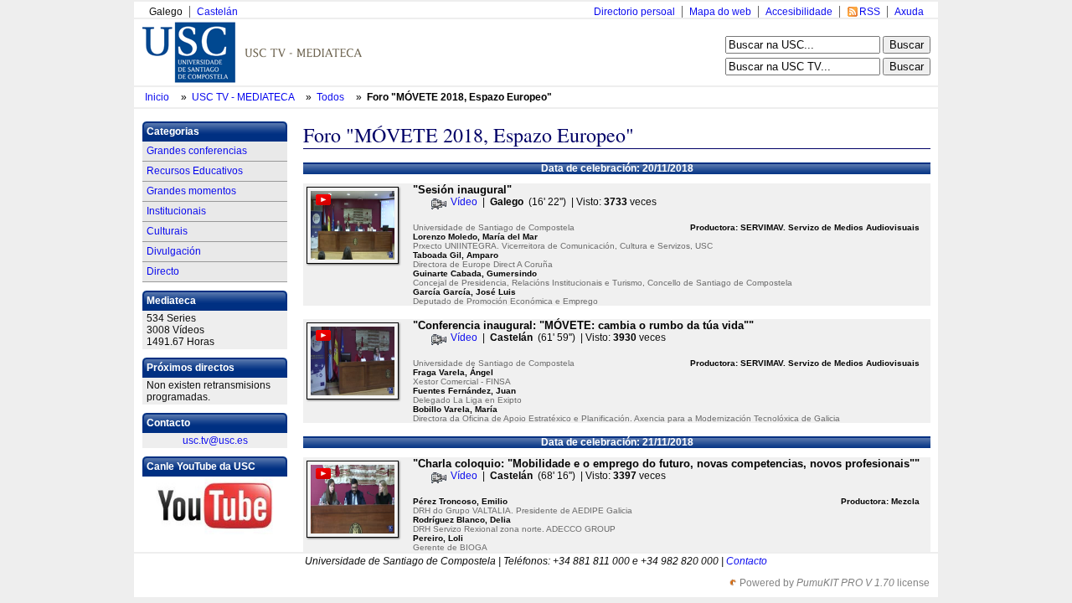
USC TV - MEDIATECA (244, 97)
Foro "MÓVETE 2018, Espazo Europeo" (459, 97)
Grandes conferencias (197, 151)
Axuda (909, 12)
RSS (869, 12)
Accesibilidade (798, 12)
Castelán (217, 12)
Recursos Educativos (195, 171)
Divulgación (174, 251)
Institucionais (176, 211)
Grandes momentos (191, 191)
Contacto (746, 561)
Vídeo (464, 202)
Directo (163, 271)
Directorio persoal (634, 12)
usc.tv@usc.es (215, 440)
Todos (332, 97)
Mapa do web (720, 12)
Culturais (167, 231)
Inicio (158, 97)
